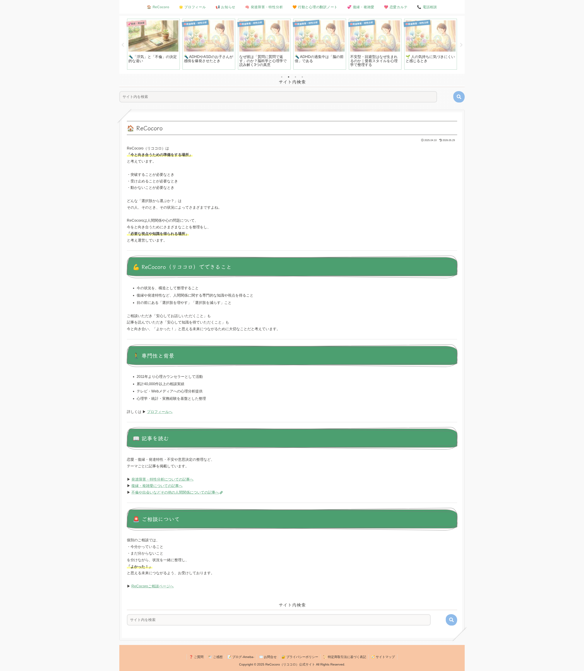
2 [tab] (288, 77)
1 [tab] (281, 77)
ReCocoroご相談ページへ (152, 586)
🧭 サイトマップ (383, 657)
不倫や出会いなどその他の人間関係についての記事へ (175, 492)
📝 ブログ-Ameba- (240, 657)
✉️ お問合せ (268, 657)
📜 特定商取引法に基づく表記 (344, 657)
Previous (122, 45)
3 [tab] (295, 77)
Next (461, 45)
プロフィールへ (159, 412)
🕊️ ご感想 (215, 657)
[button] (459, 97)
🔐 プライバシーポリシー (300, 657)
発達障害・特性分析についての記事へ (162, 479)
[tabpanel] (153, 44)
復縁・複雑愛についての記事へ (156, 486)
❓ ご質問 (196, 657)
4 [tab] (302, 77)
